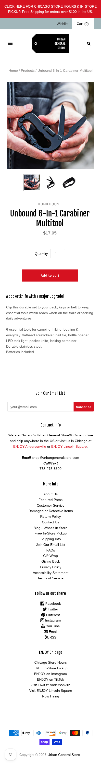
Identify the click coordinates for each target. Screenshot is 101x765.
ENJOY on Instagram (50, 674)
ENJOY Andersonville (29, 446)
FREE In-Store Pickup (50, 668)
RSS (52, 637)
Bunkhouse (50, 204)
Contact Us (50, 522)
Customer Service (50, 505)
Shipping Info (50, 539)
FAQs (50, 550)
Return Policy (50, 516)
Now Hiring (50, 696)
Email (52, 632)
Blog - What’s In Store (50, 528)
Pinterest (52, 615)
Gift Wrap (50, 556)
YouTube (52, 626)
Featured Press (50, 500)
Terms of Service (50, 578)
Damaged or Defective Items (50, 511)
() (83, 24)
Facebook (52, 603)
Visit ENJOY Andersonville (50, 685)
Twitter (52, 609)
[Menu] (10, 43)
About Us (50, 494)
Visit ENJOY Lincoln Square (50, 691)
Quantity (41, 254)
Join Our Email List (50, 545)
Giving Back (50, 561)
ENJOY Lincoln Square (69, 446)
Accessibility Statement (50, 573)
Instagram (52, 620)
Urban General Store (64, 755)
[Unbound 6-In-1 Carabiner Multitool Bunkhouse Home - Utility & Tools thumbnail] (32, 182)
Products (28, 70)
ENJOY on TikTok (50, 679)
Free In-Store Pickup (51, 533)
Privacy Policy (50, 567)
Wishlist (62, 24)
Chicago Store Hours (50, 662)
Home (13, 70)
